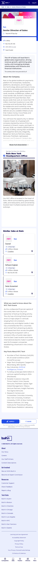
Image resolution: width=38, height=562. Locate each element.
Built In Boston (7, 502)
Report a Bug (6, 490)
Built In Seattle (7, 528)
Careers (4, 455)
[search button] (29, 2)
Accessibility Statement (19, 537)
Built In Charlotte (7, 506)
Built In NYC (6, 520)
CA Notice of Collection (19, 553)
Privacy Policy (19, 544)
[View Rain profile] (19, 15)
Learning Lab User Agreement (19, 534)
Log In (34, 3)
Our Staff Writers (7, 459)
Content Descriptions (9, 463)
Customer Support (8, 483)
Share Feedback (7, 487)
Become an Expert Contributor (12, 475)
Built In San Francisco (9, 524)
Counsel (8, 243)
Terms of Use (19, 547)
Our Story (5, 452)
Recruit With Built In (9, 471)
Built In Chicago (7, 510)
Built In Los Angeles (8, 517)
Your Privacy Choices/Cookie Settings (19, 550)
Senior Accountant (11, 286)
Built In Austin (6, 499)
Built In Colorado (7, 513)
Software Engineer (11, 265)
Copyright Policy (19, 540)
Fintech (20, 369)
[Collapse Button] (32, 251)
